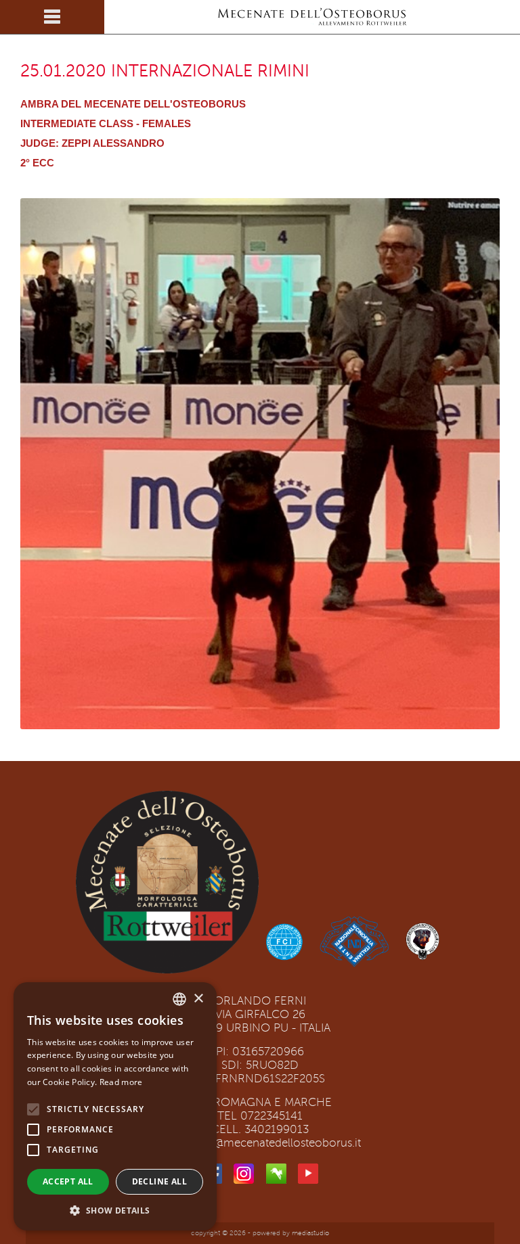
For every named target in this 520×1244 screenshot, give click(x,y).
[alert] (115, 1106)
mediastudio (310, 1233)
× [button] (198, 999)
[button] (115, 1210)
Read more (121, 1082)
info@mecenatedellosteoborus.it (277, 1142)
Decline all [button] (159, 1181)
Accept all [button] (68, 1181)
